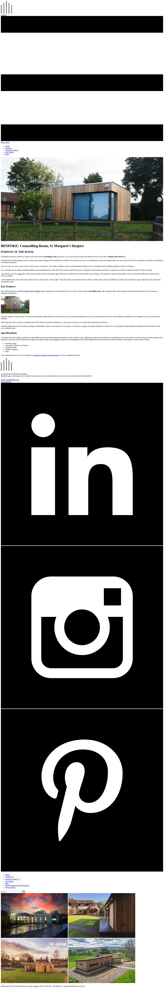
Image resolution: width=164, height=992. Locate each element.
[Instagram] (82, 708)
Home (7, 146)
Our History (9, 152)
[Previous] (4, 199)
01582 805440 (6, 382)
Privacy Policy (10, 887)
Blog (7, 154)
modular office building (32, 291)
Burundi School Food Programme (17, 885)
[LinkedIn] (82, 545)
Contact (3, 15)
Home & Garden (11, 150)
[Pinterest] (82, 871)
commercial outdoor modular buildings (46, 355)
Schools (8, 148)
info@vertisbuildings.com (10, 380)
